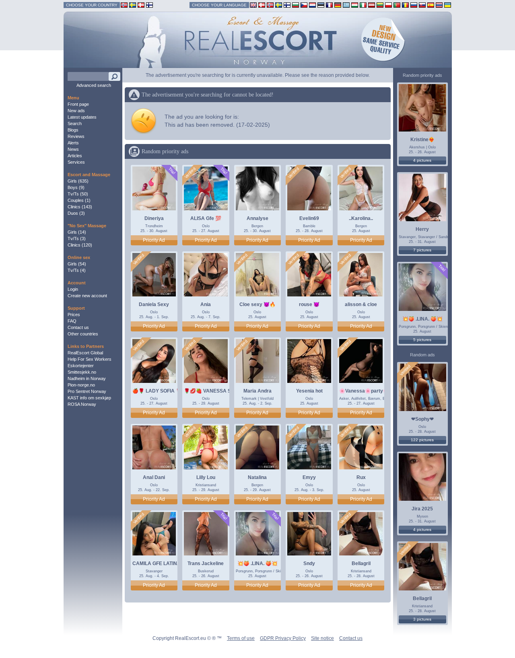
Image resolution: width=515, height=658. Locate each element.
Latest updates (82, 117)
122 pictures (422, 440)
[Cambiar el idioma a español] (430, 4)
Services (76, 162)
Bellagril (361, 563)
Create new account (87, 295)
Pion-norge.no (81, 384)
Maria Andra (257, 391)
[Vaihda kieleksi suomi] (287, 4)
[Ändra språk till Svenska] (278, 4)
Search (75, 123)
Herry (422, 229)
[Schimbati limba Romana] (405, 4)
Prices (74, 314)
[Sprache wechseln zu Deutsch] (337, 4)
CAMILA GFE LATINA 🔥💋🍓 (166, 563)
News (73, 149)
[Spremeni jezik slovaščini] (422, 4)
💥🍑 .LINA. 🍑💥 (257, 563)
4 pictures (422, 160)
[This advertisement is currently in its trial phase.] (171, 171)
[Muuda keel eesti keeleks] (320, 4)
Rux (361, 477)
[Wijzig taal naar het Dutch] (312, 4)
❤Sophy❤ (422, 419)
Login (73, 289)
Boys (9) (76, 187)
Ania (205, 304)
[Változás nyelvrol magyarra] (354, 4)
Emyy (309, 477)
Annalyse (257, 218)
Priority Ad (154, 240)
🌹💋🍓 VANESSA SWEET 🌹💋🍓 (224, 391)
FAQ (72, 321)
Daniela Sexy (154, 304)
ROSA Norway (82, 404)
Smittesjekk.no (82, 372)
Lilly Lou (205, 477)
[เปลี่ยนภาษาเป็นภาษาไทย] (439, 4)
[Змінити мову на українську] (447, 4)
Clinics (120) (80, 245)
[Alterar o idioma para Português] (396, 4)
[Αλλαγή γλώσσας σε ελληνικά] (346, 4)
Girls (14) (77, 232)
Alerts (73, 142)
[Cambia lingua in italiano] (363, 4)
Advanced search (93, 85)
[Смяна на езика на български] (295, 4)
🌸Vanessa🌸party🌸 (364, 391)
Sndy (309, 563)
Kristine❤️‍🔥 (422, 139)
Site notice (322, 638)
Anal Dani (154, 477)
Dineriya (154, 218)
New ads (76, 110)
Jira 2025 (422, 509)
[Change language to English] (253, 4)
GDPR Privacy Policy (283, 638)
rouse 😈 (309, 304)
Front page (78, 104)
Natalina (257, 477)
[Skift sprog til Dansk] (261, 4)
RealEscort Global (85, 352)
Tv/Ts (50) (78, 193)
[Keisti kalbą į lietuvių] (380, 4)
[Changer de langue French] (329, 4)
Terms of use (241, 638)
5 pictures (422, 339)
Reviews (76, 136)
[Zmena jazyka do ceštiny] (304, 4)
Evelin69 (309, 218)
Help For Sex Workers (89, 359)
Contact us (78, 327)
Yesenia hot (309, 391)
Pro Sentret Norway (87, 391)
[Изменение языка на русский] (413, 4)
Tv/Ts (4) (77, 270)
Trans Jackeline (205, 563)
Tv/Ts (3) (77, 238)
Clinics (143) (80, 206)
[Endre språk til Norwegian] (270, 4)
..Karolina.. (361, 218)
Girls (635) (78, 181)
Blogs (73, 129)
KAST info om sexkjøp (89, 397)
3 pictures (422, 619)
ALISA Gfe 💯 (205, 218)
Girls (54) (77, 263)
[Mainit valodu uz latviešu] (371, 4)
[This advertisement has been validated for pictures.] (190, 173)
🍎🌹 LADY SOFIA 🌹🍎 (160, 391)
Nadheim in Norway (87, 378)
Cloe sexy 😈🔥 (257, 304)
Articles (75, 155)
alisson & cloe (361, 304)
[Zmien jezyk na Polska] (388, 4)
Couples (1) (79, 200)
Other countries (83, 333)
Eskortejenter (81, 365)
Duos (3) (76, 213)
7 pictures (422, 250)
